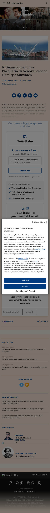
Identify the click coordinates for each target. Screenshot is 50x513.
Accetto (25, 286)
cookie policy (40, 249)
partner (35, 261)
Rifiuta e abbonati (39, 222)
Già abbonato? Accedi (25, 291)
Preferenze (25, 280)
